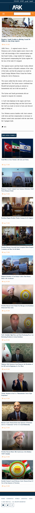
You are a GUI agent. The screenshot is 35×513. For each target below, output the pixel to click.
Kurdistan (10, 499)
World (17, 499)
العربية (31, 1)
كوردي (26, 1)
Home (3, 499)
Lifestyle (24, 499)
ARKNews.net (17, 7)
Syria (31, 499)
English (16, 1)
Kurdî (22, 1)
